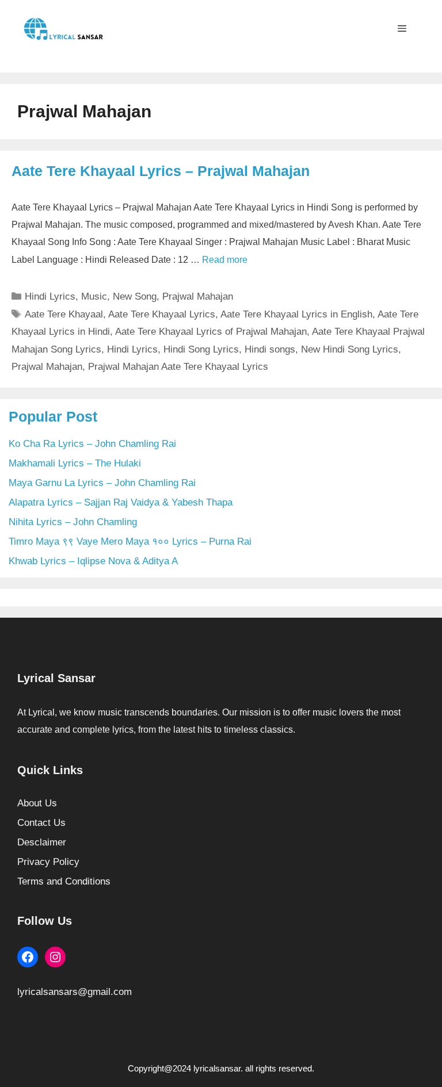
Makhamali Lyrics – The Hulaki (75, 463)
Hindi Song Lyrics (201, 349)
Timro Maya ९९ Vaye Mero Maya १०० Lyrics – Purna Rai (130, 541)
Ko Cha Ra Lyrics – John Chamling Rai (92, 443)
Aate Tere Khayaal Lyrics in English (296, 314)
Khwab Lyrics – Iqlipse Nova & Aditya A (93, 561)
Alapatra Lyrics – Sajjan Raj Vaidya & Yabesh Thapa (121, 502)
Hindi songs (270, 349)
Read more (224, 260)
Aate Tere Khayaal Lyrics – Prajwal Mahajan (161, 171)
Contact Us (41, 822)
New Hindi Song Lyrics (349, 349)
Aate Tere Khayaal (64, 314)
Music (94, 296)
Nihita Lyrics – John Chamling (73, 521)
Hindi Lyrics (50, 296)
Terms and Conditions (63, 881)
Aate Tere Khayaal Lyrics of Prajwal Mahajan (211, 331)
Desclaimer (41, 842)
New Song (135, 296)
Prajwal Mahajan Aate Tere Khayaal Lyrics (178, 366)
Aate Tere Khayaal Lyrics (161, 314)
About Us (37, 803)
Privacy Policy (48, 861)
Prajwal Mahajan (197, 296)
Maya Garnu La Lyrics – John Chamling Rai (102, 482)
